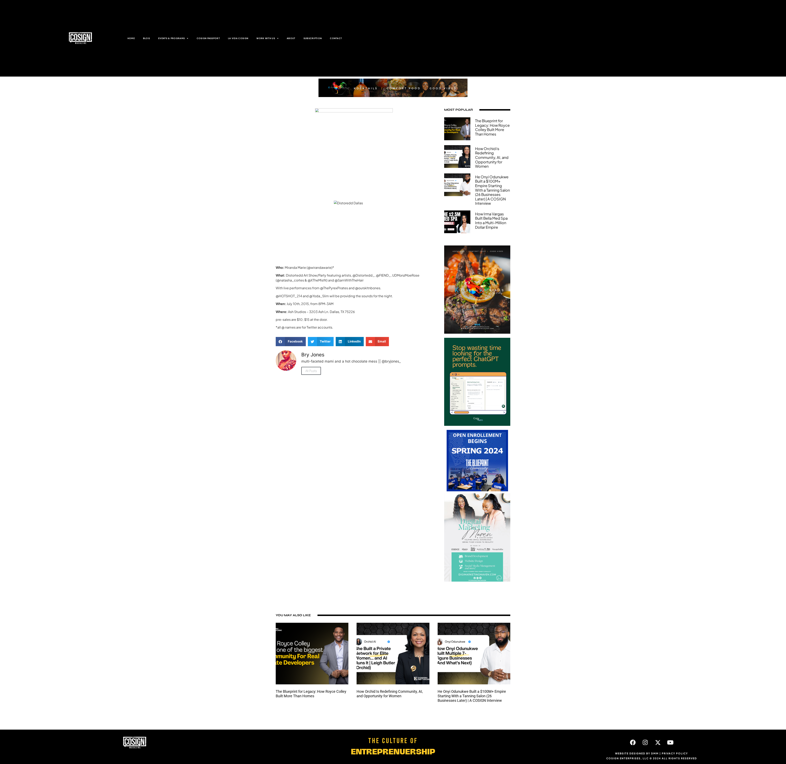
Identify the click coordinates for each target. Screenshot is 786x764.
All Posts (311, 371)
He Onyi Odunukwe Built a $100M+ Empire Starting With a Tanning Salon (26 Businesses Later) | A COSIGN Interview (492, 190)
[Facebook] (633, 742)
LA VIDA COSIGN (238, 38)
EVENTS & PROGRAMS (171, 38)
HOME (131, 38)
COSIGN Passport (208, 38)
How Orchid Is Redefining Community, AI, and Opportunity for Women (491, 157)
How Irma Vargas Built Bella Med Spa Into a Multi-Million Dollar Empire (491, 220)
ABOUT (291, 38)
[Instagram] (645, 742)
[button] (291, 341)
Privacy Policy (675, 753)
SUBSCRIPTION (313, 38)
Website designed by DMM (637, 753)
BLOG (146, 38)
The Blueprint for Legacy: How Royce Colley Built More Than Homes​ (492, 127)
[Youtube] (670, 742)
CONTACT (336, 38)
